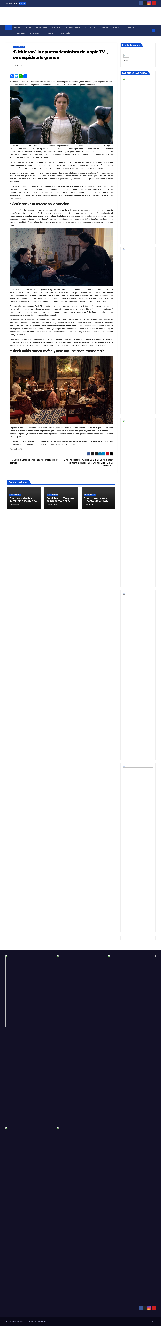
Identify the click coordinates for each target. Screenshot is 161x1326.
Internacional (73, 27)
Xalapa (28, 27)
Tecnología (64, 33)
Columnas (129, 27)
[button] (149, 30)
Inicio (17, 27)
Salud (116, 27)
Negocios (34, 33)
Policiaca (49, 33)
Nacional (56, 27)
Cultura (104, 27)
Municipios (41, 27)
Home (153, 1321)
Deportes (90, 27)
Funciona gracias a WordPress (15, 1321)
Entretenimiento (16, 33)
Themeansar (42, 1321)
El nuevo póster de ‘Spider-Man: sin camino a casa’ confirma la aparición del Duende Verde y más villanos (88, 463)
